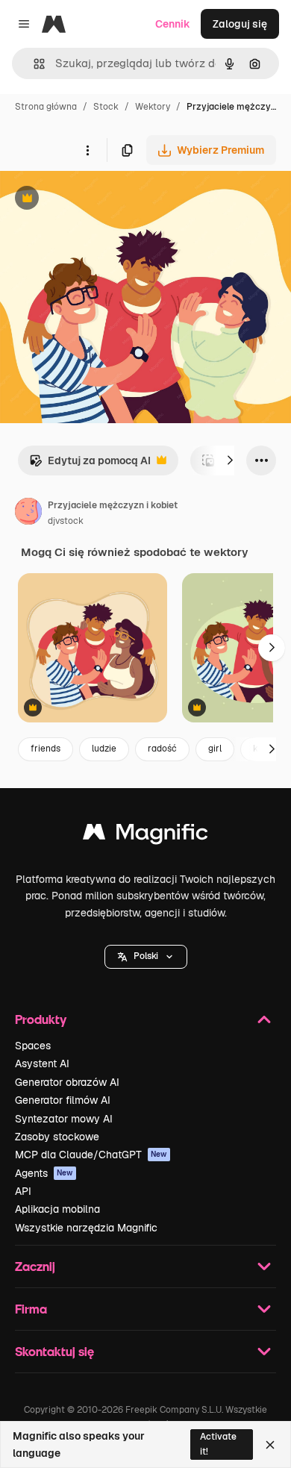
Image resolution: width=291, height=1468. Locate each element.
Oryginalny (103, 200)
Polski (146, 956)
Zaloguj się (240, 24)
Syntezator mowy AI (64, 1118)
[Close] (270, 1445)
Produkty (40, 1019)
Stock (106, 107)
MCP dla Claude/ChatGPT (91, 1154)
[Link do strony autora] (28, 513)
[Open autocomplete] (33, 63)
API (23, 1191)
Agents (44, 1173)
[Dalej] (229, 460)
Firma (31, 1308)
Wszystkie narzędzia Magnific (86, 1227)
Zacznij (35, 1266)
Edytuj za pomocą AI (90, 464)
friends (45, 749)
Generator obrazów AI (67, 1082)
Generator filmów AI (62, 1100)
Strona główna (46, 107)
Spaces (33, 1045)
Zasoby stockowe (57, 1136)
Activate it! (218, 1444)
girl (215, 749)
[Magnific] (145, 835)
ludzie (104, 749)
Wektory (152, 107)
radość (162, 749)
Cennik (172, 24)
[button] (145, 957)
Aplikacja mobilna (57, 1209)
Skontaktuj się (54, 1351)
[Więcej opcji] (87, 150)
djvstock (66, 521)
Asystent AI (42, 1063)
